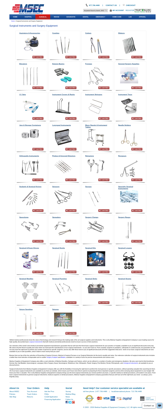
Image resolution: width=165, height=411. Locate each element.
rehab (56, 17)
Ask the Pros (49, 391)
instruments (38, 342)
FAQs (46, 394)
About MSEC (14, 391)
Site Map (12, 397)
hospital (28, 17)
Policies (12, 394)
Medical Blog (70, 394)
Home (13, 21)
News (68, 397)
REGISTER (130, 10)
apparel (142, 17)
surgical (43, 17)
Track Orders (32, 394)
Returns (30, 397)
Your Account (32, 391)
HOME (15, 17)
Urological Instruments (130, 363)
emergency (100, 17)
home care (116, 17)
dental (86, 17)
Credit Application (51, 397)
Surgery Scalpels (52, 357)
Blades (63, 357)
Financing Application (52, 399)
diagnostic (70, 17)
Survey (68, 391)
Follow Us (69, 399)
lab (130, 17)
